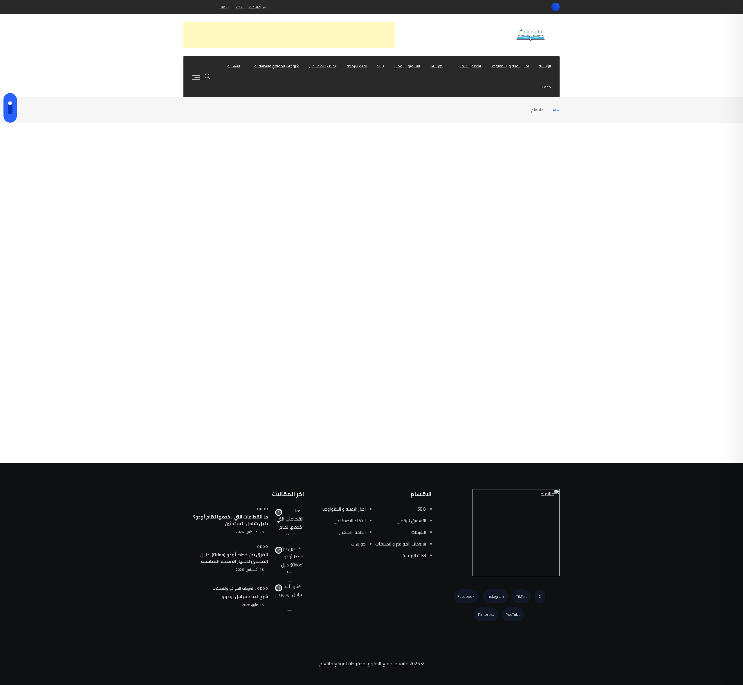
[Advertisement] (289, 35)
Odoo (262, 508)
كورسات (436, 65)
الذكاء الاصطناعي (323, 65)
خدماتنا (545, 86)
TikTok (521, 596)
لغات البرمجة (357, 65)
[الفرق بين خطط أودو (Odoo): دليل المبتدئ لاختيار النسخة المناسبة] (289, 558)
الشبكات (233, 65)
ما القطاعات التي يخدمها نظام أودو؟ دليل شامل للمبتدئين (230, 519)
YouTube (513, 614)
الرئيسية (545, 65)
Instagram (495, 596)
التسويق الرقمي (407, 65)
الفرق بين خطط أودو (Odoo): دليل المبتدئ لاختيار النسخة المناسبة (234, 557)
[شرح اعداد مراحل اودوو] (289, 596)
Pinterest (486, 614)
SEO (380, 65)
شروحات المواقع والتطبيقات (276, 65)
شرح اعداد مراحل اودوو (244, 596)
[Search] (207, 75)
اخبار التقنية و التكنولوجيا (510, 65)
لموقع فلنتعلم (333, 663)
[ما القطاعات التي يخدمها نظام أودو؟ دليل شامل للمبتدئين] (289, 520)
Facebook (466, 596)
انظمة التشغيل (469, 65)
